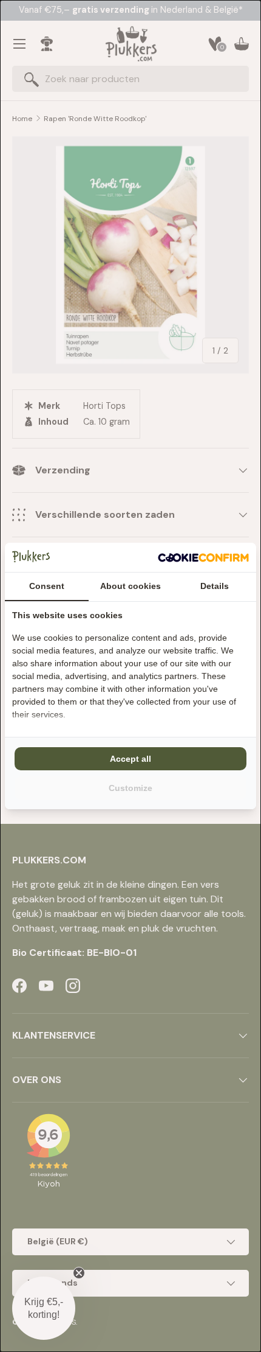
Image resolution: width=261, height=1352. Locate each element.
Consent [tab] (46, 586)
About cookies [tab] (130, 586)
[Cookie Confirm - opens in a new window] (203, 557)
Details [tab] (214, 586)
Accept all (130, 759)
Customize (130, 788)
